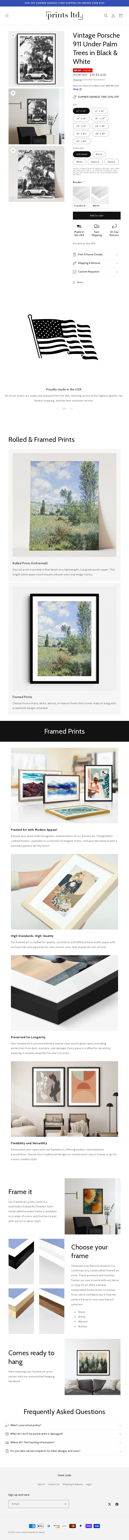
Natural (95, 161)
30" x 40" (81, 133)
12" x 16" (81, 110)
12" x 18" (99, 110)
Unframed (81, 154)
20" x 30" (81, 126)
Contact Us (53, 1484)
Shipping (77, 79)
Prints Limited (21, 1532)
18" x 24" (100, 118)
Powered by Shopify (36, 1532)
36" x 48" (100, 133)
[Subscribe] (65, 1504)
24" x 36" (100, 126)
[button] (7, 15)
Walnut (111, 161)
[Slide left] (57, 408)
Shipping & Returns (73, 1484)
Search (41, 1484)
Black (99, 154)
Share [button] (80, 282)
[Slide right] (72, 408)
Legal (88, 1484)
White (79, 161)
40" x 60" (81, 141)
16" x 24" (81, 118)
